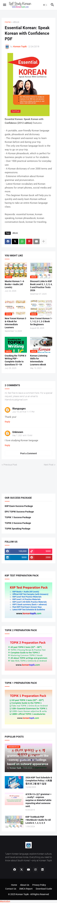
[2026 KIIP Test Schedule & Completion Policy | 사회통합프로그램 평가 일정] (14, 782)
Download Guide (44, 888)
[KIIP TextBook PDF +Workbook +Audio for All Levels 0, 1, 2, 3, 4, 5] (14, 821)
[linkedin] (42, 869)
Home (8, 22)
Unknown (17, 432)
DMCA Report (26, 888)
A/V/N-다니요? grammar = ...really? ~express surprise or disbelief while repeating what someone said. (38, 800)
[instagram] (35, 869)
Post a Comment (28, 453)
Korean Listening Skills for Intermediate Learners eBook (38, 360)
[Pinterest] (29, 241)
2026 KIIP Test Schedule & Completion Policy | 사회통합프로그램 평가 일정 (38, 780)
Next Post (49, 464)
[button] (4, 5)
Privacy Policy (39, 885)
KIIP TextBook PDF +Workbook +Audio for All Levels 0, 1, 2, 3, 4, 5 (38, 820)
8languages (19, 408)
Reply (7, 421)
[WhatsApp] (22, 241)
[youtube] (28, 869)
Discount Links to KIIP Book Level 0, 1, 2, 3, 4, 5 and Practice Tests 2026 (41, 286)
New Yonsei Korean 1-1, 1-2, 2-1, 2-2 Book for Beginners (41, 321)
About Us (24, 885)
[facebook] (14, 869)
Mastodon (5, 901)
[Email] (36, 241)
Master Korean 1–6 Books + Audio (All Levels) (14, 284)
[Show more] (43, 241)
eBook (16, 22)
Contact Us (10, 888)
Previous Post (10, 464)
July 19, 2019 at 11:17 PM (23, 412)
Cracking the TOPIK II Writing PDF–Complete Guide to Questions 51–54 (15, 360)
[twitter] (21, 869)
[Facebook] (8, 241)
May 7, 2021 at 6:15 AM (22, 435)
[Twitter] (15, 241)
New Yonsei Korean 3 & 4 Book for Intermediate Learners (15, 323)
